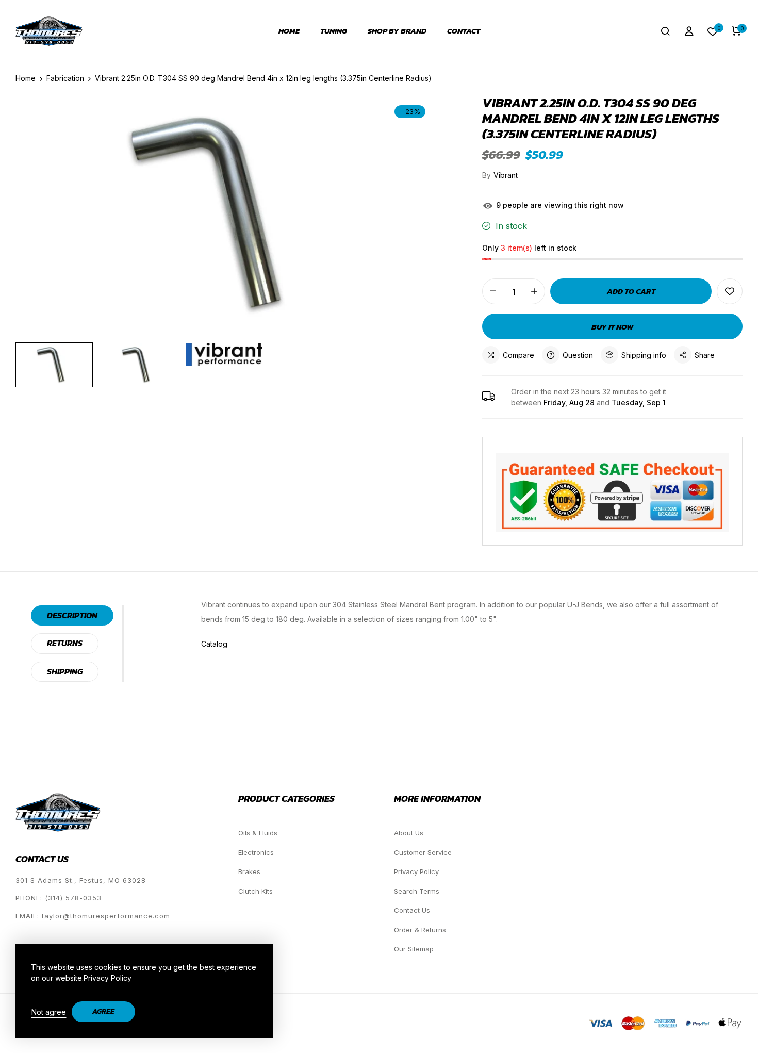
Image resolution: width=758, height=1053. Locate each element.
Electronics (256, 852)
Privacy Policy (416, 871)
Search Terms (416, 891)
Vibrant (505, 175)
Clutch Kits (255, 891)
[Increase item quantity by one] (534, 291)
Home (289, 31)
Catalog (214, 643)
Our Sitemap (414, 949)
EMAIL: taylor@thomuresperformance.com (92, 916)
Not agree (48, 1012)
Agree (103, 1011)
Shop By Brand (397, 31)
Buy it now (612, 327)
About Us (408, 833)
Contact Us (412, 910)
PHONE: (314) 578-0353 (58, 898)
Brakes (249, 871)
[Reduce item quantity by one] (493, 291)
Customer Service (423, 852)
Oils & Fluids (257, 833)
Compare (518, 355)
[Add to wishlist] (730, 291)
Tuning (333, 31)
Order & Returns (420, 930)
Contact (463, 31)
